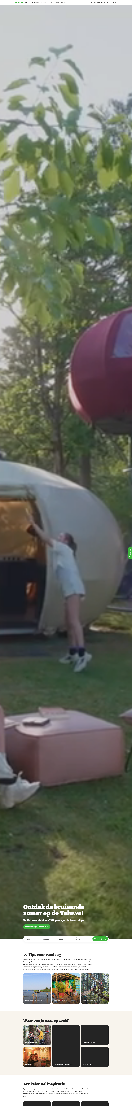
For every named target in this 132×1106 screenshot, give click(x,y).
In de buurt (43, 2)
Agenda (57, 2)
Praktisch (63, 2)
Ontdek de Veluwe (33, 2)
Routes (50, 2)
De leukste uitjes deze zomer (35, 927)
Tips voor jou (99, 939)
